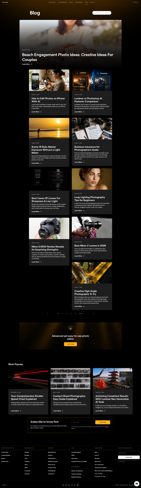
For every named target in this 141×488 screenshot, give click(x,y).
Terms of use (51, 464)
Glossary (97, 458)
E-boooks (27, 470)
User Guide (74, 458)
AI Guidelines (51, 470)
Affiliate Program (53, 461)
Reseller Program (76, 477)
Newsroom (98, 461)
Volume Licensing (76, 474)
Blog (96, 452)
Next (81, 313)
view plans (70, 344)
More (92, 2)
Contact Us (51, 473)
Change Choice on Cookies (79, 461)
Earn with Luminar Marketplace (103, 470)
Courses (27, 473)
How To (97, 455)
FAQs (72, 455)
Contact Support (76, 452)
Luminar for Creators (101, 467)
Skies (26, 467)
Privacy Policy (52, 467)
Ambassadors (52, 458)
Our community (99, 464)
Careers (50, 455)
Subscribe (102, 422)
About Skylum (52, 452)
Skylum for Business (77, 471)
